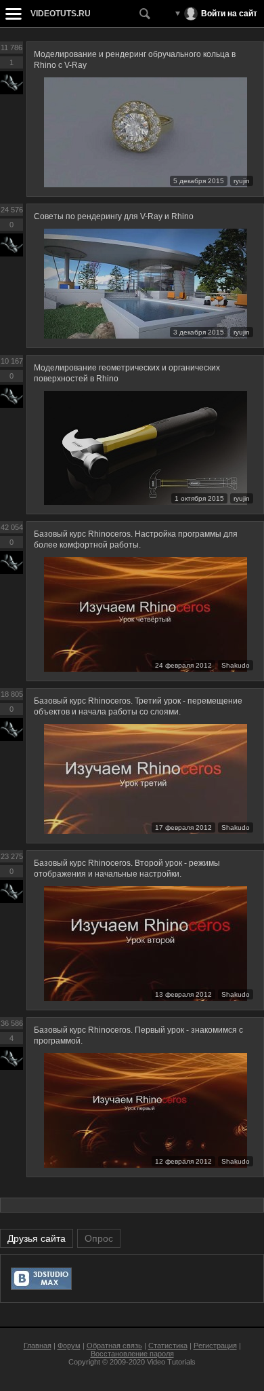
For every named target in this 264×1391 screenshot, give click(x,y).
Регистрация (215, 1345)
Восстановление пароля (132, 1354)
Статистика (168, 1345)
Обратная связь (114, 1345)
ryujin (242, 181)
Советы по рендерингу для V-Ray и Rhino (114, 216)
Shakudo (235, 665)
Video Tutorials (171, 1362)
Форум (69, 1345)
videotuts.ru (60, 13)
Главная (37, 1345)
